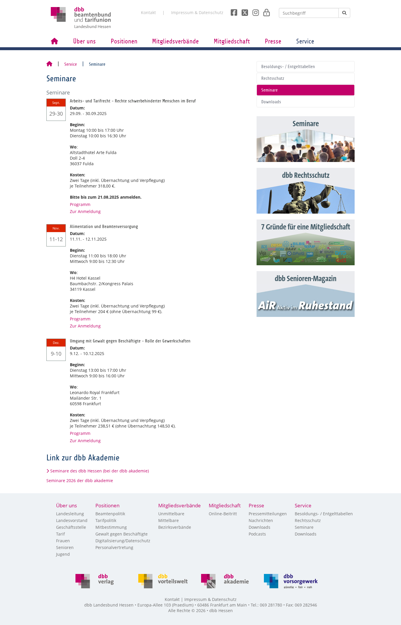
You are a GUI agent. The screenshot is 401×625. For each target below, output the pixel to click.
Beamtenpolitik (110, 513)
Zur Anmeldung (85, 211)
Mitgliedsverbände (175, 41)
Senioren (65, 547)
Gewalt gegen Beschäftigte (121, 534)
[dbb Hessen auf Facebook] (231, 11)
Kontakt (148, 12)
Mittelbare (168, 520)
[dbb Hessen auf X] (242, 11)
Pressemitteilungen (268, 513)
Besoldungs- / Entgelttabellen (288, 66)
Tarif (60, 534)
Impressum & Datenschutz (197, 12)
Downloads (271, 101)
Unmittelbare (171, 513)
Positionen (124, 41)
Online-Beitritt (223, 513)
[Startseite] (49, 64)
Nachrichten (261, 520)
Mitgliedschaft (232, 41)
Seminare (269, 90)
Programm (80, 204)
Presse (273, 41)
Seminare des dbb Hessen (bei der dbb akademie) (99, 471)
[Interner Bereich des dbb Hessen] (265, 11)
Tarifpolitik (105, 520)
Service (305, 41)
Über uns (84, 41)
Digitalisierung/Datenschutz (122, 540)
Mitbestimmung (111, 527)
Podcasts (257, 534)
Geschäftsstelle (71, 527)
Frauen (63, 540)
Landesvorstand (71, 520)
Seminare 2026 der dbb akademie (79, 480)
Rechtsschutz (272, 78)
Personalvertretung (114, 547)
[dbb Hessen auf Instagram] (253, 11)
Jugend (63, 554)
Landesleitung (70, 513)
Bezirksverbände (174, 527)
